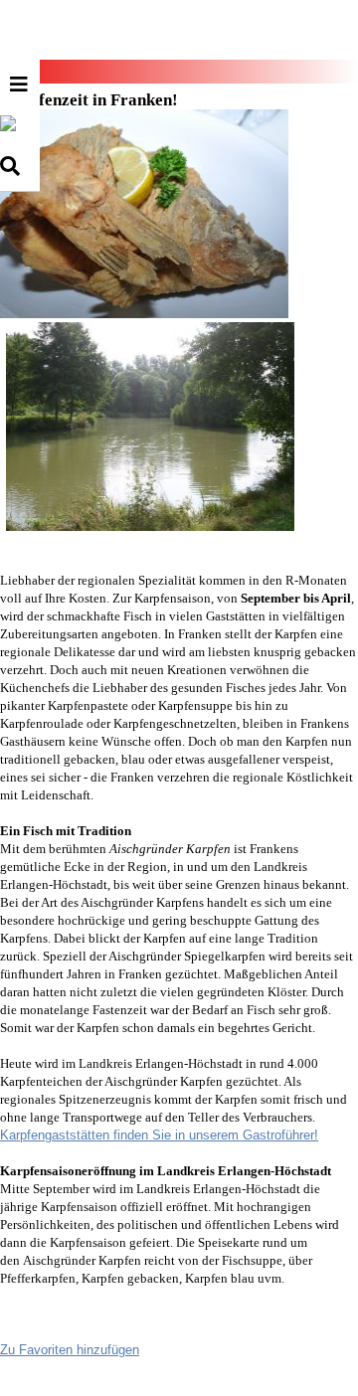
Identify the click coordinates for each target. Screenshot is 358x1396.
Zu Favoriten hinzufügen (69, 1349)
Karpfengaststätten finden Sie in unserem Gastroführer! (159, 1135)
